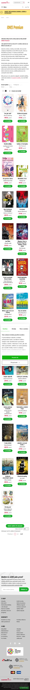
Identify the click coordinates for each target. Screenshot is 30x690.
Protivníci (22, 209)
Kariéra (18, 631)
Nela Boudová (7, 314)
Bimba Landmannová (7, 412)
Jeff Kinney (22, 281)
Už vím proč (8, 507)
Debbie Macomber (7, 180)
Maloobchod (4, 632)
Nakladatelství (4, 631)
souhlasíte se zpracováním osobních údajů (11, 585)
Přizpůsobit (14, 362)
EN (28, 2)
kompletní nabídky (16, 78)
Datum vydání (4, 84)
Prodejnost (16, 84)
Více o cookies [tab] (24, 329)
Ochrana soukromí (21, 607)
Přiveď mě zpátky (22, 476)
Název (2, 87)
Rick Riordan (22, 248)
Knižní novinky (20, 601)
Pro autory (3, 634)
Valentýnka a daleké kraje (22, 407)
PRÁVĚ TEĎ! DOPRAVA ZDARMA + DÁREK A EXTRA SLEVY (15, 12)
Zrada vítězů (7, 443)
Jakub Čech (22, 446)
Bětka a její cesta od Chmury (8, 311)
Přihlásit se (24, 589)
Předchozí (10, 534)
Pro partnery (4, 636)
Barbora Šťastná (22, 378)
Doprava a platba (5, 608)
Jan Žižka (7, 241)
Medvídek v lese (22, 178)
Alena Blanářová (22, 312)
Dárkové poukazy (21, 603)
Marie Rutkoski (7, 445)
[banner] (8, 2)
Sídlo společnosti (5, 621)
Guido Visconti (7, 410)
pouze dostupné (16, 91)
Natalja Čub (22, 180)
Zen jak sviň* (7, 113)
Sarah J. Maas (22, 115)
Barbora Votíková (8, 213)
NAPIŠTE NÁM (25, 688)
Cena (11, 87)
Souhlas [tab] (5, 329)
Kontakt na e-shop (5, 619)
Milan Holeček (7, 480)
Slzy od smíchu (22, 311)
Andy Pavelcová (8, 281)
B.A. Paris (22, 478)
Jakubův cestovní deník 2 (22, 444)
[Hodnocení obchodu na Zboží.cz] (7, 659)
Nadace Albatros (21, 634)
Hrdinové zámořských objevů (8, 477)
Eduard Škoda (7, 510)
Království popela (22, 113)
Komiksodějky (8, 144)
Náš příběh (3, 629)
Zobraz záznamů (19, 528)
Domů (2, 17)
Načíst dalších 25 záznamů (15, 526)
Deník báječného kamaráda (22, 278)
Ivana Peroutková (22, 410)
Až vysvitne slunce (8, 178)
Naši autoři (3, 603)
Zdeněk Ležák (7, 243)
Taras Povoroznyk (7, 378)
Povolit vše (15, 357)
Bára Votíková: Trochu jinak (8, 210)
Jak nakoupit (4, 607)
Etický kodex (20, 632)
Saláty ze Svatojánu (22, 144)
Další (21, 534)
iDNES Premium (5, 40)
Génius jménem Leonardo (8, 407)
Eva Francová (22, 146)
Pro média (3, 638)
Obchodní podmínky (6, 605)
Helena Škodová (8, 509)
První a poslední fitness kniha (7, 278)
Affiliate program (21, 605)
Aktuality (3, 601)
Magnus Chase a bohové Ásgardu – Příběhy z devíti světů (22, 244)
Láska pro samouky (22, 376)
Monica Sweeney (8, 115)
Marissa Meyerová (22, 211)
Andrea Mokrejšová (8, 282)
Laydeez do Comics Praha (8, 146)
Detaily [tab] (14, 329)
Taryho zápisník (8, 376)
